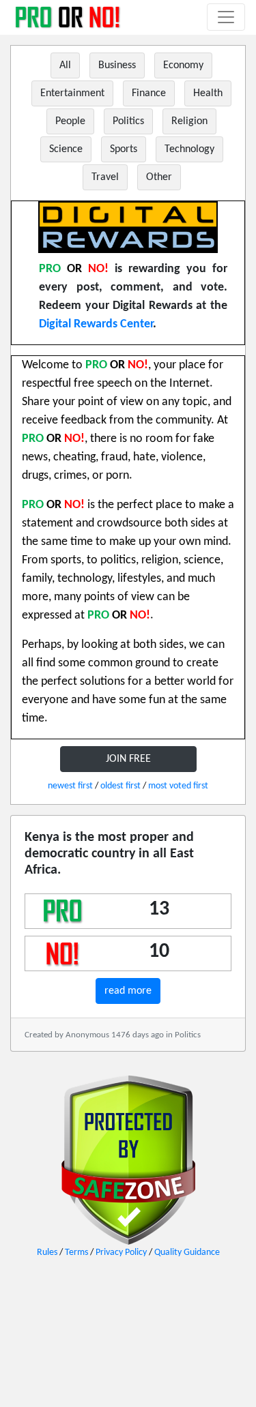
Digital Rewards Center (96, 324)
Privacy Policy (121, 1252)
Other (159, 177)
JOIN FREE (128, 759)
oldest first (120, 786)
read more (128, 991)
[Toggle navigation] (226, 17)
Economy (183, 65)
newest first (70, 786)
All (65, 65)
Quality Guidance (187, 1252)
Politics (128, 121)
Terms (76, 1252)
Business (117, 65)
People (70, 121)
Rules (47, 1252)
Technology (189, 149)
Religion (189, 121)
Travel (105, 177)
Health (208, 93)
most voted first (178, 786)
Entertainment (72, 93)
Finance (149, 93)
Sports (123, 149)
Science (66, 149)
